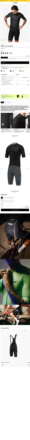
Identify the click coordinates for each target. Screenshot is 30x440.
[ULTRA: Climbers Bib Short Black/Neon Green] (25, 331)
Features (2, 102)
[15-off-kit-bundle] (18, 0)
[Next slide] (28, 40)
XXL (14, 201)
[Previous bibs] (2, 168)
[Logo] (15, 2)
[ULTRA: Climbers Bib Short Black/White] (13, 345)
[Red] (11, 53)
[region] (15, 123)
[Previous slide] (27, 40)
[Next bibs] (28, 168)
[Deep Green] (7, 53)
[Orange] (9, 53)
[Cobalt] (5, 53)
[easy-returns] (12, 0)
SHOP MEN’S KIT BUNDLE (4, 68)
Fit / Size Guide (9, 102)
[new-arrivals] (6, 0)
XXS (1, 201)
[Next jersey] (28, 154)
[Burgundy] (3, 53)
